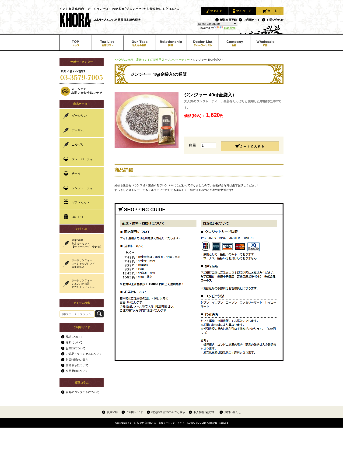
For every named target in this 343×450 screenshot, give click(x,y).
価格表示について (77, 365)
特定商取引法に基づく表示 (168, 412)
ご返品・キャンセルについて (84, 353)
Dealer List (203, 42)
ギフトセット (81, 202)
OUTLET (78, 217)
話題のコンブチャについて (82, 392)
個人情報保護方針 (204, 412)
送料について (74, 342)
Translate (230, 27)
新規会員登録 (228, 19)
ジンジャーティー (84, 188)
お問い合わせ (275, 19)
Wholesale (267, 42)
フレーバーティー (84, 159)
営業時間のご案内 (77, 359)
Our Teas (139, 42)
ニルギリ (78, 144)
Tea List (107, 42)
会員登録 (112, 412)
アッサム (78, 130)
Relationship (171, 42)
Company (235, 42)
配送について (74, 336)
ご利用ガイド (251, 19)
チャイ (76, 173)
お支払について (75, 348)
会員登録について (77, 371)
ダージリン (79, 115)
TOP (75, 42)
